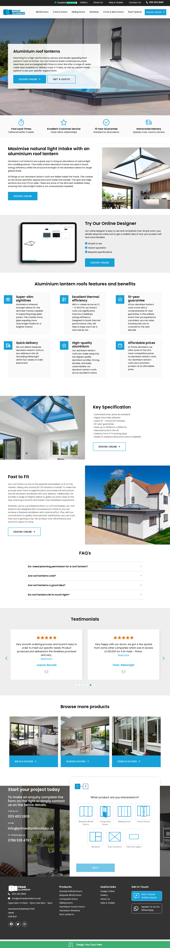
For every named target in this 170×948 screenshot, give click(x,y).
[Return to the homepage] (14, 12)
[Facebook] (11, 924)
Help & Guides (116, 2)
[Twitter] (18, 924)
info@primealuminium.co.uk (31, 828)
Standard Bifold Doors (70, 891)
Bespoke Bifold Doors (70, 895)
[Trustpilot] (123, 671)
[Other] (46, 671)
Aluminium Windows (69, 910)
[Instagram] (24, 924)
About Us (98, 2)
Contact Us (135, 2)
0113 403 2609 (156, 2)
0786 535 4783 (19, 840)
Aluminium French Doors (72, 906)
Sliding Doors (66, 902)
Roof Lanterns (66, 914)
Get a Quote (61, 79)
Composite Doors (68, 899)
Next (163, 658)
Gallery (84, 2)
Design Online (153, 12)
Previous (6, 658)
